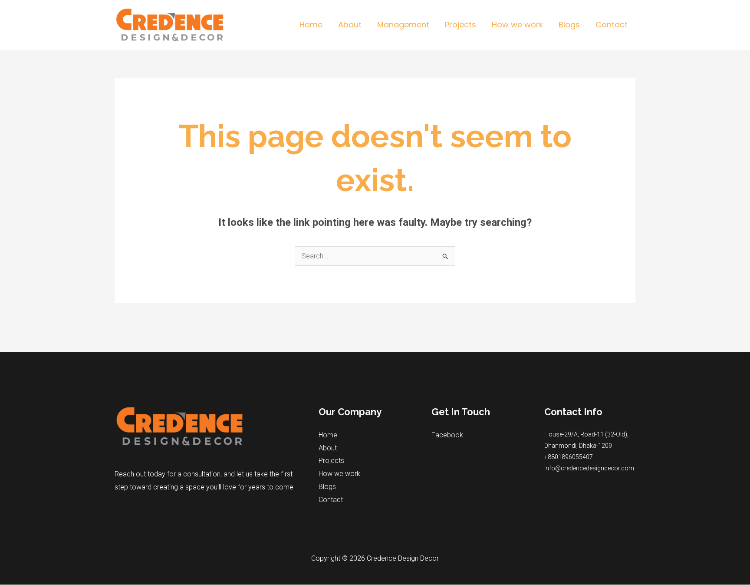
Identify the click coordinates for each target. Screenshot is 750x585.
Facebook (447, 435)
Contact (331, 500)
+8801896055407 (568, 456)
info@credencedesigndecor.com (589, 468)
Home (328, 435)
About (328, 448)
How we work (339, 473)
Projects (331, 460)
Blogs (327, 487)
